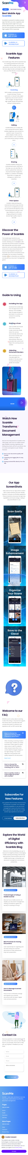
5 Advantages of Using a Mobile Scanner (12, 896)
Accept (14, 1151)
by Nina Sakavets (11, 890)
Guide (3, 1113)
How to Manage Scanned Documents (12, 989)
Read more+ (7, 758)
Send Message (11, 1077)
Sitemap (4, 1117)
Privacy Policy (18, 1147)
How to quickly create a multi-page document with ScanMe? (12, 774)
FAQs (3, 1127)
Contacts (4, 1129)
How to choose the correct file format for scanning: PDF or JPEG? (11, 765)
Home (3, 1110)
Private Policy (5, 1132)
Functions (4, 1115)
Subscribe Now (20, 818)
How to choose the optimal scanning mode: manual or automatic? (12, 734)
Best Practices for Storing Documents (12, 942)
